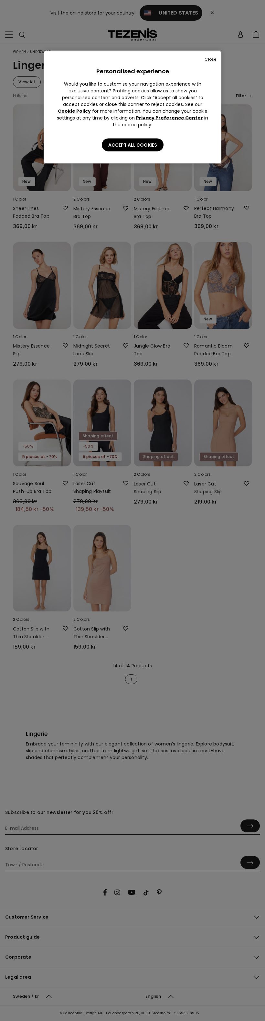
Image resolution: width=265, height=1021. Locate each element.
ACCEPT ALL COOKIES (132, 145)
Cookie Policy (74, 111)
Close (210, 59)
